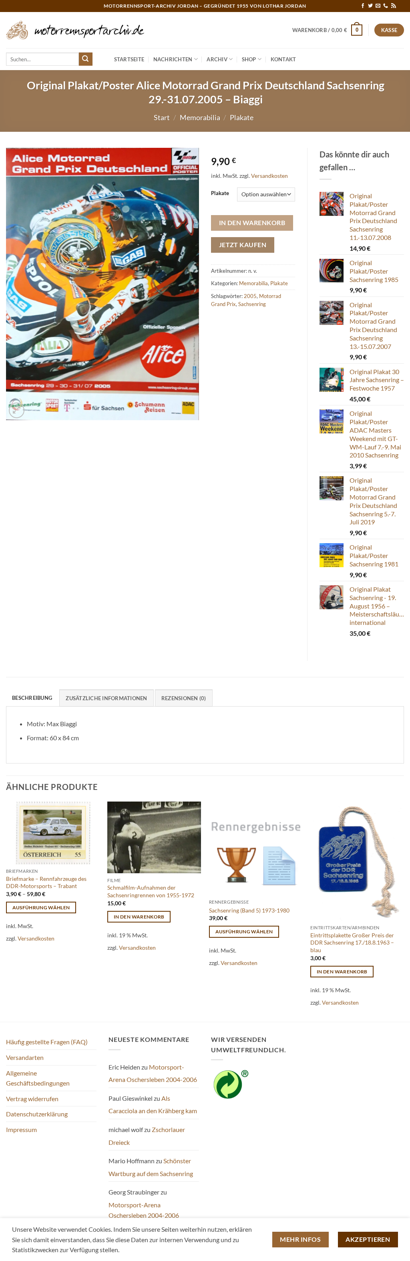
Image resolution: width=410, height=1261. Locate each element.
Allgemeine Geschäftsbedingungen (38, 1078)
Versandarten (25, 1057)
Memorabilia (200, 117)
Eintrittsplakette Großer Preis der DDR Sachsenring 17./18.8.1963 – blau (352, 942)
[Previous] (6, 911)
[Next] (404, 911)
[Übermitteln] (85, 59)
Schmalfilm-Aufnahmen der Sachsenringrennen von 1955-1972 (150, 891)
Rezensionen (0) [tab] (183, 698)
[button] (327, 30)
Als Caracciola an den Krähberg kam (153, 1104)
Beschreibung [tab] (32, 698)
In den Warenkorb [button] (139, 916)
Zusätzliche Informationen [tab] (106, 698)
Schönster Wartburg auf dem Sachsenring (151, 1167)
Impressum (21, 1129)
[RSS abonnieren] (393, 6)
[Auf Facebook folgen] (362, 6)
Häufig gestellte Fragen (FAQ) (47, 1041)
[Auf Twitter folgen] (370, 6)
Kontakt (283, 59)
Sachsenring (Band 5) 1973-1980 (249, 910)
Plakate (241, 117)
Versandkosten (269, 175)
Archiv (217, 59)
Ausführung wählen (41, 907)
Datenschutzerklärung (37, 1114)
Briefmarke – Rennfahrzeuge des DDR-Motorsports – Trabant (46, 882)
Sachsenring (252, 304)
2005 (250, 296)
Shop (249, 59)
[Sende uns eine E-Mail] (378, 6)
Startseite (129, 59)
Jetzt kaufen (243, 244)
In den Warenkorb (252, 222)
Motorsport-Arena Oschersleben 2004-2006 (153, 1073)
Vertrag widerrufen (32, 1098)
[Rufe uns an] (385, 6)
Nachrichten (173, 59)
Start (162, 117)
